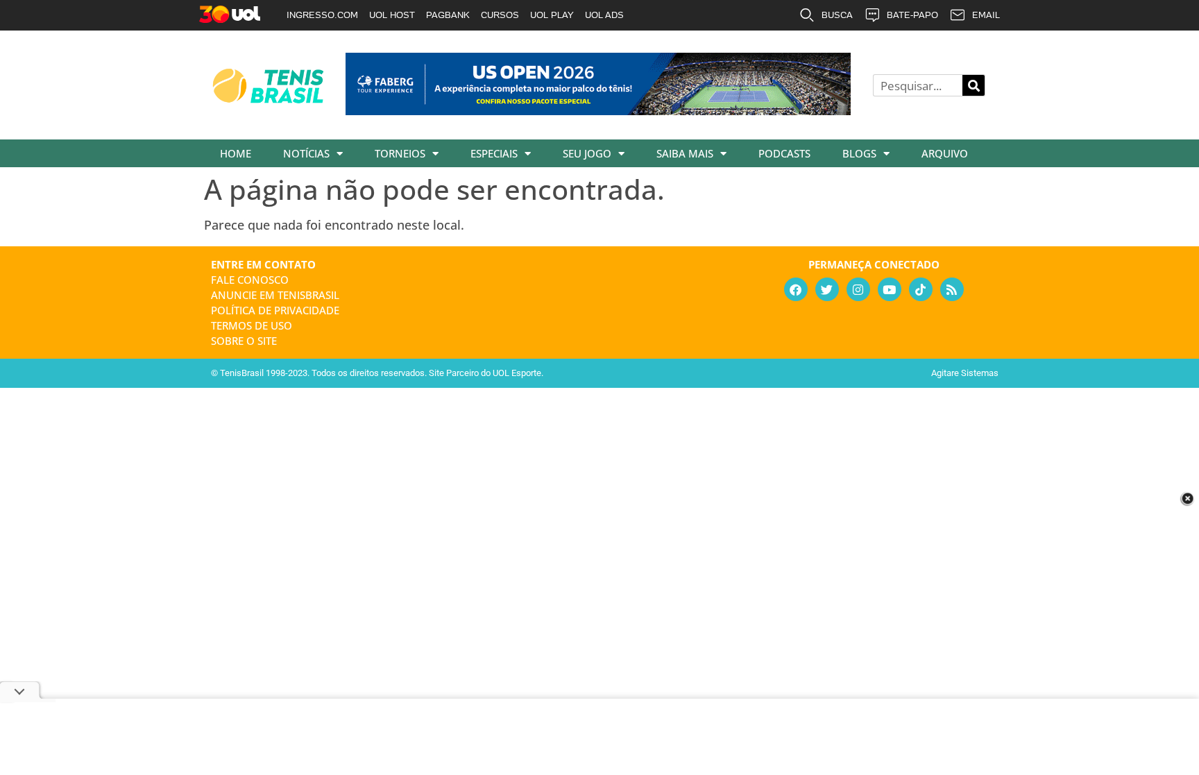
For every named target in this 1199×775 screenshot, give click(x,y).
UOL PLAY (552, 15)
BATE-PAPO (912, 15)
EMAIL (986, 15)
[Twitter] (827, 289)
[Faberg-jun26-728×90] (598, 110)
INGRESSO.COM (322, 15)
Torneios (400, 153)
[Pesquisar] (973, 85)
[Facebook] (796, 289)
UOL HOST (392, 15)
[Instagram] (858, 289)
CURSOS (500, 15)
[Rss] (952, 289)
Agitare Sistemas (964, 373)
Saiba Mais (684, 153)
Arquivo (944, 153)
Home (235, 153)
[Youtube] (889, 289)
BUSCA (837, 15)
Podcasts (784, 153)
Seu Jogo (587, 153)
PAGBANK (448, 15)
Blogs (859, 153)
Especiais (494, 153)
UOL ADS (604, 15)
